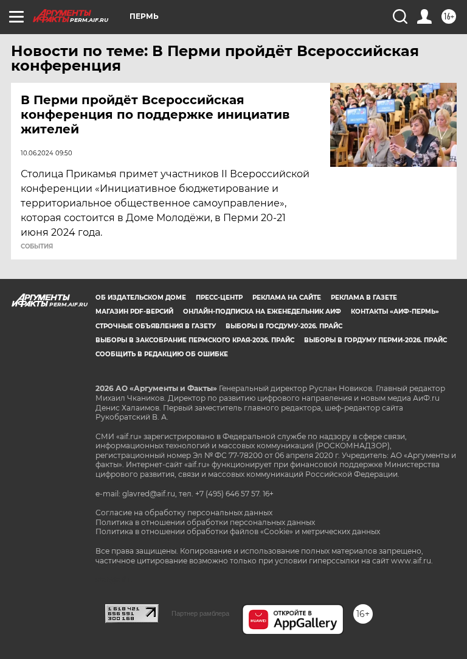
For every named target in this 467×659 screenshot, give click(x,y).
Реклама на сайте (286, 297)
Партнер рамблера (200, 613)
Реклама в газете (364, 297)
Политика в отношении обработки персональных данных (205, 522)
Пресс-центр (219, 297)
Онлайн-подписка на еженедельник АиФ (262, 311)
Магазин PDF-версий (134, 311)
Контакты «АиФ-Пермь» (395, 311)
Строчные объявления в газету (155, 326)
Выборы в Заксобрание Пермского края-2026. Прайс (194, 340)
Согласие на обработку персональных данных (183, 512)
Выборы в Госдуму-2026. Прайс (284, 326)
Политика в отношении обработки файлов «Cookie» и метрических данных (237, 531)
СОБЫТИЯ (37, 247)
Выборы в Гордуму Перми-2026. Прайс (375, 340)
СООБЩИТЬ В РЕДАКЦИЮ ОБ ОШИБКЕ (161, 354)
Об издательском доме (140, 297)
